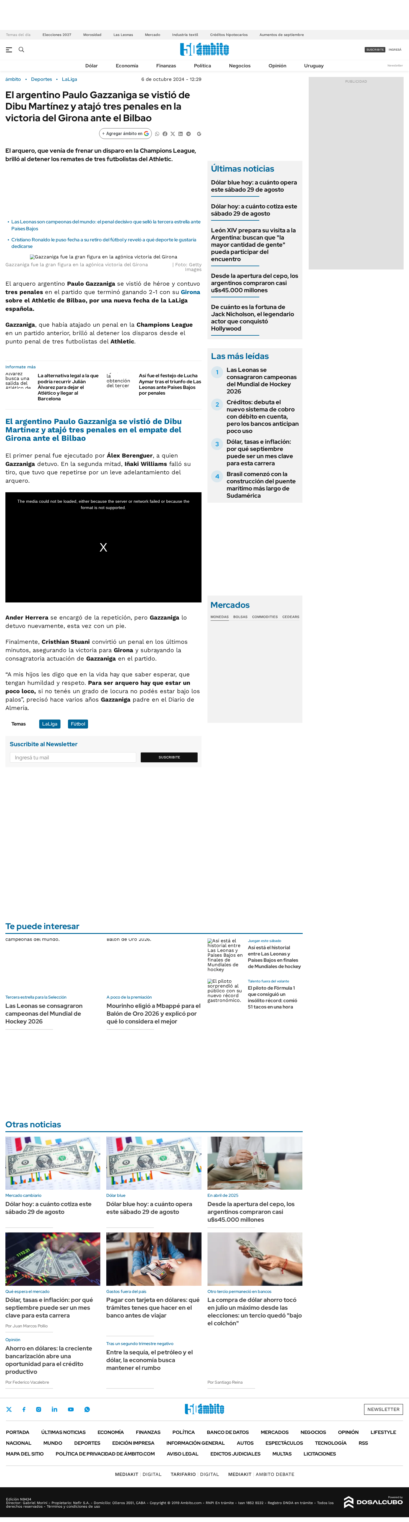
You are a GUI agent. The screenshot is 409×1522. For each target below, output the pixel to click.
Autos (245, 1443)
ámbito (13, 79)
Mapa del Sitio (25, 1454)
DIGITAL (138, 1474)
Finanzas (166, 66)
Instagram (38, 1409)
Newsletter (395, 65)
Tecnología (331, 1443)
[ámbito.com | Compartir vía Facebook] (165, 133)
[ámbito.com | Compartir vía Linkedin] (180, 133)
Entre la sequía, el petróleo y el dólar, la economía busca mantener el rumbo (149, 1360)
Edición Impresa (133, 1443)
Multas (282, 1454)
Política (202, 66)
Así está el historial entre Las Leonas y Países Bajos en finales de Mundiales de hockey (274, 956)
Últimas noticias (63, 1432)
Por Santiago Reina (225, 1382)
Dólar (91, 66)
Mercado (152, 35)
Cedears (290, 617)
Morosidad (92, 35)
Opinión (277, 66)
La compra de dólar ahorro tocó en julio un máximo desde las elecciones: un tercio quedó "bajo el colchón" (254, 1311)
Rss (363, 1443)
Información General (195, 1443)
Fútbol (78, 724)
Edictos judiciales (235, 1454)
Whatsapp (87, 1409)
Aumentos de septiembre (282, 35)
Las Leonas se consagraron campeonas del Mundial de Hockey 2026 (262, 380)
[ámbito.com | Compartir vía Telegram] (188, 133)
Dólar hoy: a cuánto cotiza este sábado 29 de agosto (254, 209)
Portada (17, 1432)
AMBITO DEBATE (261, 1474)
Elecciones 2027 (57, 35)
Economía (127, 66)
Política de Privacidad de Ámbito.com (105, 1454)
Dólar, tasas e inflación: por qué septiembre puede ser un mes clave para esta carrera (260, 452)
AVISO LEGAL (183, 1454)
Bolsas (240, 617)
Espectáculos (284, 1443)
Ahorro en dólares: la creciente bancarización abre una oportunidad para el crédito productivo (48, 1360)
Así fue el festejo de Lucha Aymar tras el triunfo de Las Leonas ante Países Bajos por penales (170, 384)
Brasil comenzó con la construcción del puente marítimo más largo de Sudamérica (261, 484)
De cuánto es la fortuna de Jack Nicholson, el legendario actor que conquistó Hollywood (252, 317)
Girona (189, 292)
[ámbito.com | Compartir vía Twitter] (172, 133)
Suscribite (169, 757)
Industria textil (185, 35)
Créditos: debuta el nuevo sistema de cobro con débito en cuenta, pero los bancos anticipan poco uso (263, 416)
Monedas (219, 617)
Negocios (240, 66)
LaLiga (69, 79)
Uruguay (314, 66)
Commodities (265, 617)
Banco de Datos (228, 1432)
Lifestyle (383, 1432)
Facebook (23, 1409)
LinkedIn (54, 1409)
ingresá (395, 49)
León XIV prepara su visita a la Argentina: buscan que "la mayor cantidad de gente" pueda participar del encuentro (253, 244)
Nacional (18, 1443)
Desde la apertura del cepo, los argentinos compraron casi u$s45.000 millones (254, 283)
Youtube (71, 1409)
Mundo (52, 1443)
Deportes (41, 79)
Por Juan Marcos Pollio (26, 1326)
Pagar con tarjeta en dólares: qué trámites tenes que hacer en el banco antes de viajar (153, 1307)
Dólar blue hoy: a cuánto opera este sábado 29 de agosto (254, 185)
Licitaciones (320, 1454)
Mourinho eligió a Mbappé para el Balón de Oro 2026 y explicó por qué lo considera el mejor (154, 1013)
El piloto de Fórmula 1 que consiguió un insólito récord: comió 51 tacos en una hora (272, 997)
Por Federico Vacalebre (27, 1382)
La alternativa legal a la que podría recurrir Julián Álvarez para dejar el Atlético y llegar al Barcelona (68, 387)
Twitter (9, 1409)
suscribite (375, 49)
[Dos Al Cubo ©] (373, 1502)
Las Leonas (123, 35)
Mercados (275, 1432)
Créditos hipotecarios (229, 35)
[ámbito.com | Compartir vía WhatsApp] (157, 133)
